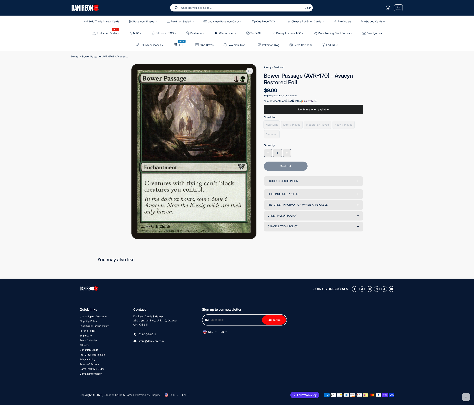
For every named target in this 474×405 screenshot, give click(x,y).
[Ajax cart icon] (398, 7)
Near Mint (272, 124)
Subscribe (274, 319)
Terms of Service (89, 364)
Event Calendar (88, 340)
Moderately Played (317, 124)
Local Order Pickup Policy (94, 325)
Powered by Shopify (147, 394)
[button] (313, 101)
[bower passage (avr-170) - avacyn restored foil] (250, 71)
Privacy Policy (87, 359)
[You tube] (391, 289)
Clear (308, 7)
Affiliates (84, 344)
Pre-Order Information (92, 354)
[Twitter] (362, 289)
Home (74, 56)
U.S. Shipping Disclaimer (94, 316)
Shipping (268, 95)
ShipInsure (86, 335)
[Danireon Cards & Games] (85, 7)
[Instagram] (369, 289)
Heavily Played (344, 124)
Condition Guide (89, 349)
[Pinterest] (377, 289)
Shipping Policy (88, 321)
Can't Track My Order (92, 368)
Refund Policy (87, 330)
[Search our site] (176, 7)
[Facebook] (354, 289)
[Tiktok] (384, 289)
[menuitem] (103, 21)
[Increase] (287, 153)
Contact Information (91, 373)
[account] (388, 8)
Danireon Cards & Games (119, 394)
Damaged (272, 134)
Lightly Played (292, 124)
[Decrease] (268, 153)
